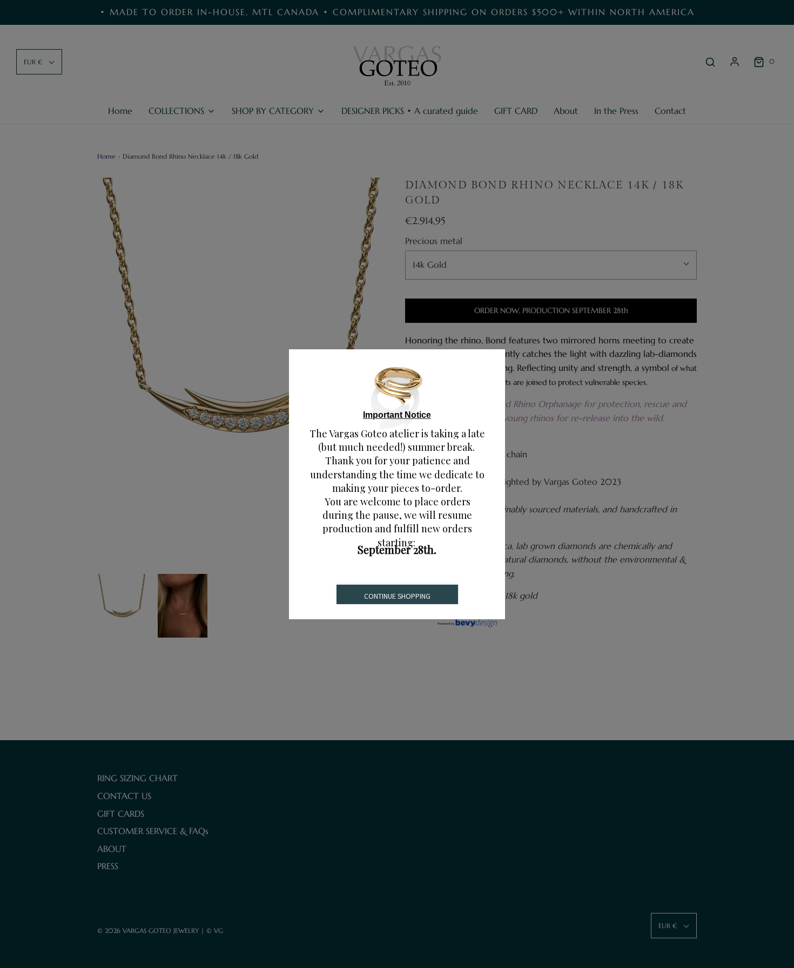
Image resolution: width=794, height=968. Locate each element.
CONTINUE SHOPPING (397, 596)
